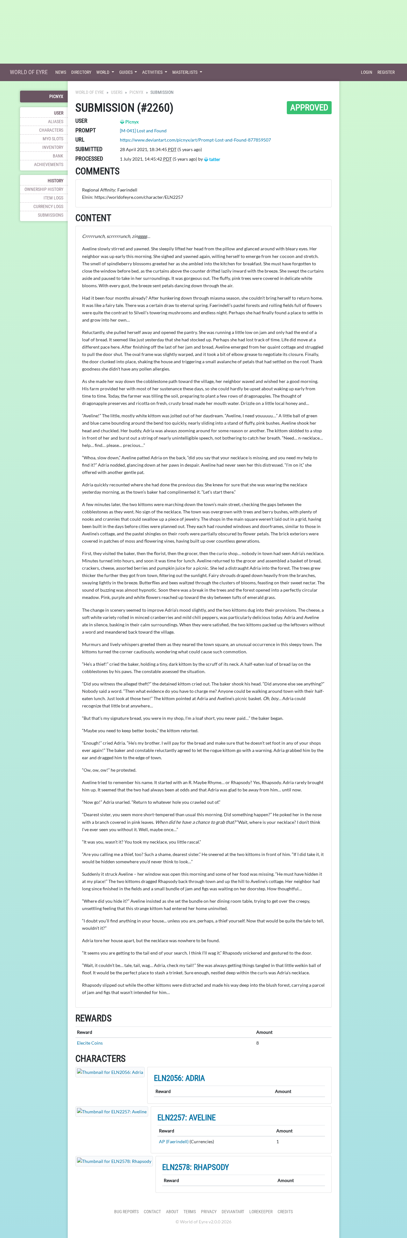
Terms (189, 1211)
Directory (81, 72)
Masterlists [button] (185, 72)
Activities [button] (152, 72)
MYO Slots (53, 139)
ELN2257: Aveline (186, 1117)
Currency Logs (48, 206)
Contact (152, 1211)
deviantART (233, 1211)
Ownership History (43, 189)
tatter (214, 159)
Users (116, 92)
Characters (51, 130)
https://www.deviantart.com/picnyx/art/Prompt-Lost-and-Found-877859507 (195, 140)
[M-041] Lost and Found (143, 130)
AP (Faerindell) (174, 1141)
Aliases (55, 121)
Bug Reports (126, 1211)
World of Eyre (29, 72)
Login (366, 72)
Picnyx (56, 96)
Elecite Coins (90, 1043)
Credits (285, 1211)
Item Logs (53, 198)
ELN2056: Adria (179, 1078)
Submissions (50, 215)
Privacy (209, 1211)
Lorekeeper (260, 1211)
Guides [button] (126, 72)
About (172, 1211)
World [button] (103, 72)
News (60, 72)
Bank (58, 156)
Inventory (52, 147)
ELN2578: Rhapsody (195, 1167)
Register (386, 72)
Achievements (48, 164)
